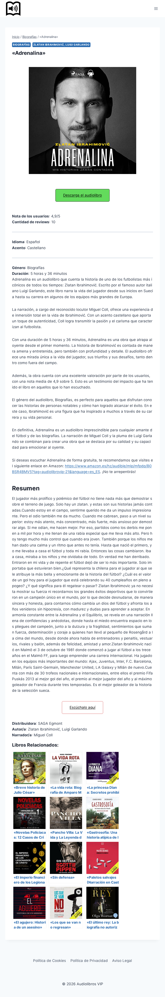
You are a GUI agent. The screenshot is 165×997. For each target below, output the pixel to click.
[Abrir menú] (156, 8)
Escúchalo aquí (82, 707)
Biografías (21, 44)
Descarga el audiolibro (82, 195)
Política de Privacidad (89, 960)
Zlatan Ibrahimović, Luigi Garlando (61, 44)
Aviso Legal (122, 960)
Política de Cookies (49, 960)
